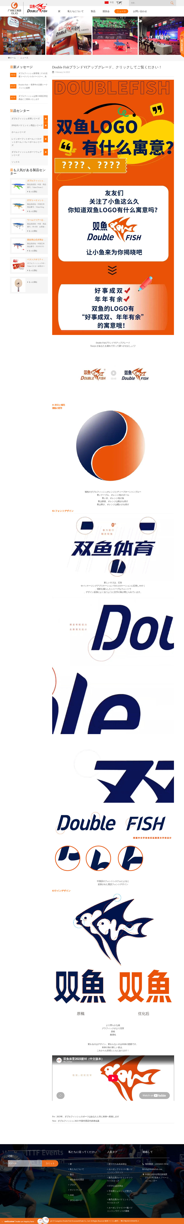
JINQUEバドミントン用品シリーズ (27, 125)
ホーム (13, 58)
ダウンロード (76, 1200)
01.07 (13, 86)
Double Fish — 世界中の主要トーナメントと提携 (33, 86)
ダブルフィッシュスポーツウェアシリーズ (27, 153)
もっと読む (33, 191)
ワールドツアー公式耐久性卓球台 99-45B (36, 220)
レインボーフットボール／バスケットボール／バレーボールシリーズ (27, 142)
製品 (93, 11)
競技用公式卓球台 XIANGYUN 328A (36, 240)
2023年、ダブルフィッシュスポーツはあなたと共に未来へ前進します (88, 1117)
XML (72, 1195)
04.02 (13, 75)
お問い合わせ (140, 11)
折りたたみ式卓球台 (118, 1164)
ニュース (121, 11)
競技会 (106, 11)
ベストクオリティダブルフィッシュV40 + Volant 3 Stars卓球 (36, 259)
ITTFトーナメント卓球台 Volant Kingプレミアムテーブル (36, 200)
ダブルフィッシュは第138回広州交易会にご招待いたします (33, 97)
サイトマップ (76, 1190)
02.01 (13, 98)
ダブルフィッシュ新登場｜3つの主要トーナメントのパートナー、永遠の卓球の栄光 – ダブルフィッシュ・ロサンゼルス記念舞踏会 (33, 75)
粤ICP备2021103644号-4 (130, 1221)
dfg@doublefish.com (153, 1169)
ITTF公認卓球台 (116, 1186)
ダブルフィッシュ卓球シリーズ (26, 119)
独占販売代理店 (77, 1180)
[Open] (182, 44)
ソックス (16, 162)
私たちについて (76, 11)
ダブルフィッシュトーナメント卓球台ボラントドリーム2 (36, 181)
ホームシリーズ (19, 132)
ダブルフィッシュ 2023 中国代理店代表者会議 (78, 1121)
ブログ (73, 1185)
